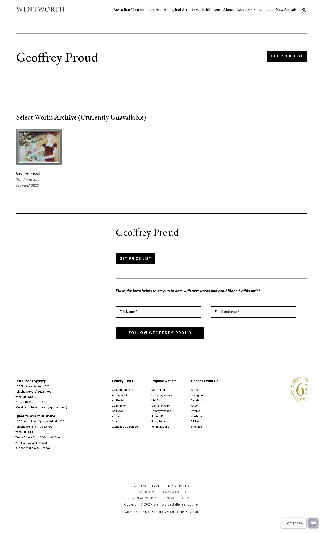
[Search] (304, 10)
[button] (246, 9)
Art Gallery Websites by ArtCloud (174, 511)
